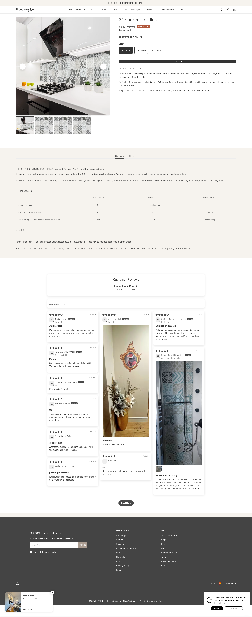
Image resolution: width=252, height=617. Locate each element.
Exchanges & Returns (126, 548)
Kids (163, 544)
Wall (163, 548)
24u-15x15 (141, 50)
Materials (120, 557)
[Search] (222, 10)
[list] (63, 66)
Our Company (122, 535)
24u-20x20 (157, 50)
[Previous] (22, 66)
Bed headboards (168, 561)
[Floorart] (25, 10)
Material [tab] (133, 156)
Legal (118, 569)
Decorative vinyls (169, 552)
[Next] (103, 66)
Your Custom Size (169, 535)
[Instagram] (17, 583)
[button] (93, 9)
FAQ (118, 552)
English (210, 583)
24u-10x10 (125, 50)
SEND (83, 545)
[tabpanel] (126, 208)
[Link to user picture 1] (125, 381)
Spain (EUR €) (228, 583)
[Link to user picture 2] (159, 468)
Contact (120, 539)
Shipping (120, 544)
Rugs (163, 539)
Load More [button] (126, 503)
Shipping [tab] (119, 156)
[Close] (248, 594)
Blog (118, 561)
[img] (56, 314)
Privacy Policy (122, 565)
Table (163, 557)
